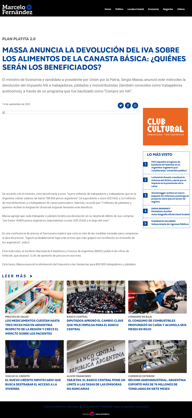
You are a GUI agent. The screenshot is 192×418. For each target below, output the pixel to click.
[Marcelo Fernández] (17, 10)
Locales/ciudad (136, 9)
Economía (153, 9)
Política (119, 9)
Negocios (168, 9)
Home (108, 9)
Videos (181, 9)
